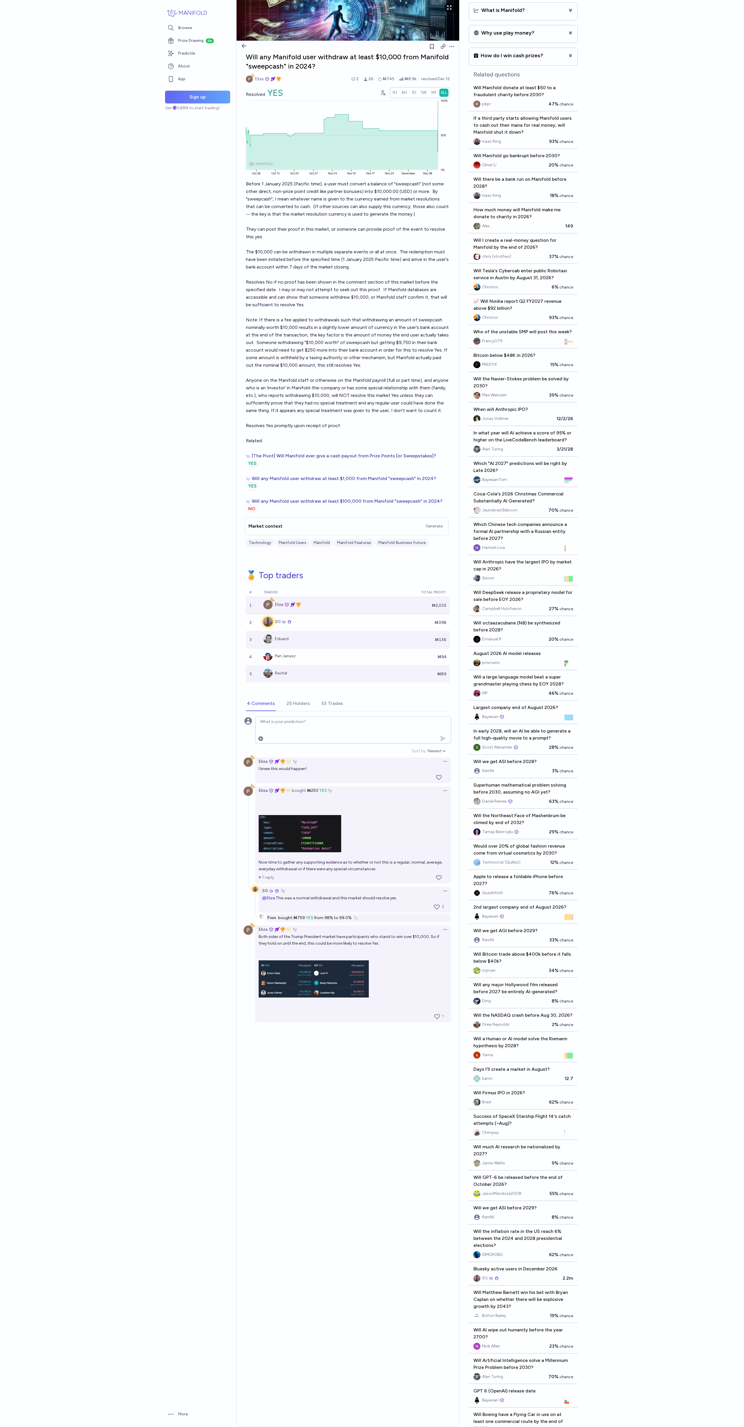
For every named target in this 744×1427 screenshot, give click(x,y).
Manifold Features (354, 542)
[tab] (261, 704)
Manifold (321, 542)
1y (295, 761)
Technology (260, 542)
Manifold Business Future (402, 542)
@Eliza (268, 898)
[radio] (394, 93)
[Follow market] (432, 46)
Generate (434, 526)
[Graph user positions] (383, 92)
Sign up (197, 97)
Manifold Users (292, 542)
